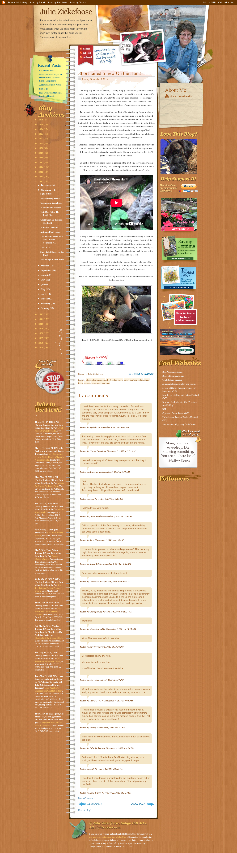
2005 (41, 347)
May (43, 289)
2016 (41, 167)
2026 (41, 119)
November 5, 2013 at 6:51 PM (109, 679)
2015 (41, 171)
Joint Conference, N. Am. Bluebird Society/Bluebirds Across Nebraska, (49, 457)
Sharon (93, 727)
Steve (92, 540)
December (46, 185)
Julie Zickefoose (97, 748)
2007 (41, 338)
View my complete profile (181, 96)
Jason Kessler (96, 516)
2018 (41, 157)
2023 (41, 133)
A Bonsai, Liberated (49, 227)
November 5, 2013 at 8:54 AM (109, 540)
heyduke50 (95, 427)
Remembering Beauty (50, 198)
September (46, 270)
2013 (41, 181)
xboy (92, 498)
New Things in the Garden (52, 259)
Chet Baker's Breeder (172, 379)
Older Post (142, 804)
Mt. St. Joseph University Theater (49, 429)
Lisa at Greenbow (98, 451)
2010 (41, 323)
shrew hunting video (133, 379)
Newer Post (90, 804)
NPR (164, 409)
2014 (41, 176)
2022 (41, 138)
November (46, 189)
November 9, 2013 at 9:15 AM (109, 768)
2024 (41, 129)
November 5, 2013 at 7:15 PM (118, 700)
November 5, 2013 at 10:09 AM (115, 581)
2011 (41, 319)
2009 (41, 328)
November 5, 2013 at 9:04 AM (117, 564)
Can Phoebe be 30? (47, 70)
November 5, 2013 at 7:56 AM (117, 516)
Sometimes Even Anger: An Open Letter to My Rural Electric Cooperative (50, 77)
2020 (41, 148)
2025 (41, 124)
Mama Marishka (98, 629)
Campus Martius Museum (46, 557)
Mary (92, 679)
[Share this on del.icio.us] (120, 362)
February (46, 303)
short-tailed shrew (114, 379)
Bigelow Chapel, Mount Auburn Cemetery (48, 724)
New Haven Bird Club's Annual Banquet (48, 611)
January (45, 308)
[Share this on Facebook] (99, 362)
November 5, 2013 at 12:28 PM (109, 646)
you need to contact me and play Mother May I (108, 836)
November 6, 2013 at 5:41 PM (111, 727)
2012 (41, 314)
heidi (92, 768)
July (43, 279)
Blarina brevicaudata (95, 379)
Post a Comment (86, 798)
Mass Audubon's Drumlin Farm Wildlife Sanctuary (48, 689)
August (44, 275)
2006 (41, 342)
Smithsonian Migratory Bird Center (179, 424)
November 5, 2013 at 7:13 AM (109, 498)
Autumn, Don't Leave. (50, 231)
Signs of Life (46, 193)
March (44, 298)
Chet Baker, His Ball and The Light (51, 221)
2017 (41, 162)
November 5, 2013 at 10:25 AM (121, 629)
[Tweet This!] (89, 362)
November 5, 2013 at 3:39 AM (114, 427)
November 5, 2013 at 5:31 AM (115, 471)
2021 (41, 143)
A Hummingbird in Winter (50, 84)
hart (92, 646)
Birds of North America (173, 375)
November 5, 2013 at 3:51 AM (121, 451)
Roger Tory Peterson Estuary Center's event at (49, 588)
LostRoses (94, 581)
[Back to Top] (84, 810)
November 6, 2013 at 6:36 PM (120, 748)
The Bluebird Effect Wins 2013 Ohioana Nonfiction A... (51, 239)
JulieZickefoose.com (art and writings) (180, 383)
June (43, 284)
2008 (41, 333)
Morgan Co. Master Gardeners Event (49, 484)
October (45, 265)
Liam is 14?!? (46, 247)
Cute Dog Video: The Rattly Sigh (49, 213)
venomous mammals (100, 382)
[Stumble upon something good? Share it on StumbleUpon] (110, 362)
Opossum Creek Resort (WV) (175, 413)
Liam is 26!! (44, 88)
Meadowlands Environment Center (49, 637)
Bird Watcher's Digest (172, 371)
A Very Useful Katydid (50, 207)
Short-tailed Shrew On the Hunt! (109, 73)
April (44, 293)
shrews (87, 382)
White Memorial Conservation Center (48, 660)
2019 (41, 152)
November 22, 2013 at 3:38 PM (117, 792)
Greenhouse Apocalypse (51, 202)
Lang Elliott (95, 792)
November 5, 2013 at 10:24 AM (118, 611)
